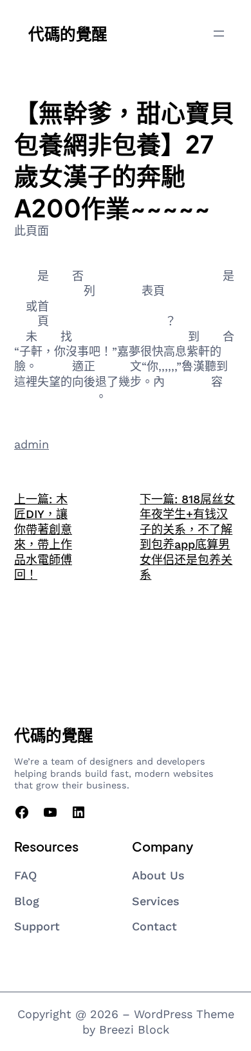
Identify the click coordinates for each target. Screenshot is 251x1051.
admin (31, 444)
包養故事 (118, 290)
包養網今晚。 (141, 306)
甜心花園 (165, 336)
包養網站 (199, 321)
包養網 (101, 276)
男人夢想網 (78, 306)
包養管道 (37, 290)
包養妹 (54, 366)
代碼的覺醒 (67, 33)
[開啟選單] (219, 33)
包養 (60, 276)
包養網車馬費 (60, 396)
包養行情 (72, 321)
